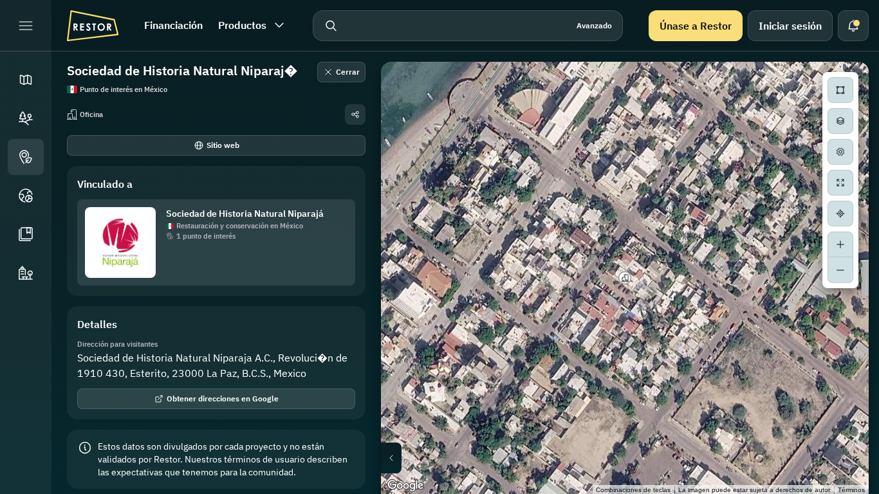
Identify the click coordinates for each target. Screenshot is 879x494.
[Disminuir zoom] (840, 270)
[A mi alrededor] (840, 213)
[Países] (26, 196)
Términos (851, 489)
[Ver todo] (840, 183)
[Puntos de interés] (26, 157)
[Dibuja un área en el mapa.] (840, 90)
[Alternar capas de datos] (840, 121)
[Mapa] (26, 80)
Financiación (173, 25)
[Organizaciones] (26, 273)
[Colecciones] (26, 234)
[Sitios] (26, 118)
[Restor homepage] (92, 25)
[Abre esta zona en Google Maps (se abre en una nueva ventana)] (405, 485)
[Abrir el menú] (25, 25)
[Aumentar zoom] (840, 244)
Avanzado (594, 25)
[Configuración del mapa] (840, 152)
